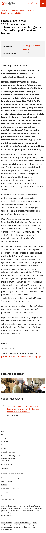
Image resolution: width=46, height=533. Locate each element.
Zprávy (3, 438)
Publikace (4, 441)
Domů (3, 431)
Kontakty (4, 448)
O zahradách (5, 492)
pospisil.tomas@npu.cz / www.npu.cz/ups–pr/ (21, 356)
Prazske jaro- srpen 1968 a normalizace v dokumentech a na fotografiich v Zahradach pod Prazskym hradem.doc (23, 408)
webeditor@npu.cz (28, 527)
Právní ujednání (6, 523)
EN (36, 3)
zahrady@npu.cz (6, 468)
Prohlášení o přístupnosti (22, 523)
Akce (3, 434)
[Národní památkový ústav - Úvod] (8, 3)
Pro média (4, 445)
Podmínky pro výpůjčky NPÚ (11, 527)
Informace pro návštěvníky (10, 478)
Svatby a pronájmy (7, 499)
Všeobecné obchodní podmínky (29, 525)
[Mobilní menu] (43, 3)
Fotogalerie (5, 496)
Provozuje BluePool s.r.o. (9, 529)
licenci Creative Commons (10, 508)
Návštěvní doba (6, 481)
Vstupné (4, 485)
